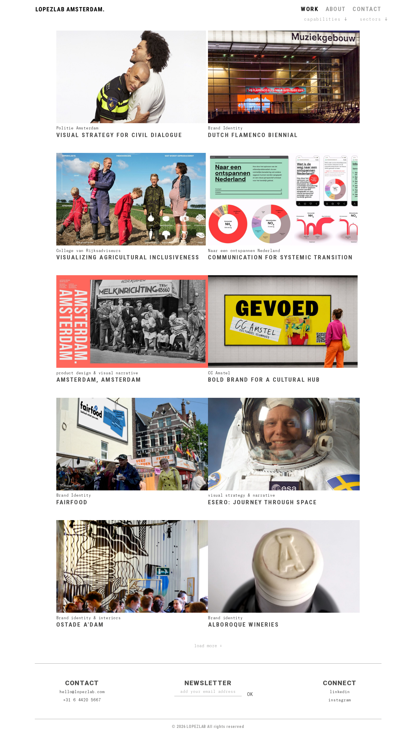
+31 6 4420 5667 (82, 699)
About (335, 9)
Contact (367, 9)
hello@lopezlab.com (82, 691)
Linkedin (340, 691)
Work (309, 9)
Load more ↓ (208, 645)
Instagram (339, 699)
